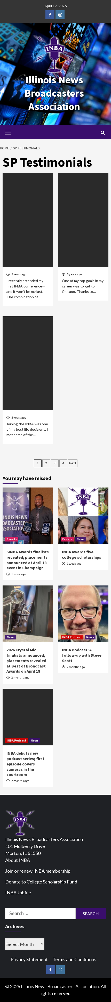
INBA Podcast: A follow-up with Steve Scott (81, 655)
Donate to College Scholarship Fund (41, 881)
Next (72, 463)
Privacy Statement (29, 959)
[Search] (102, 133)
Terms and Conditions (74, 959)
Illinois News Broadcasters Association (54, 93)
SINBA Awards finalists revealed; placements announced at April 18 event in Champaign (27, 559)
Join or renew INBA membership (37, 871)
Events (12, 539)
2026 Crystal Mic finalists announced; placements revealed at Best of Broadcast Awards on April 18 (26, 660)
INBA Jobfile (18, 892)
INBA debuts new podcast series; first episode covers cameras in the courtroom (25, 764)
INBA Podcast (72, 637)
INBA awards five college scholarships (81, 554)
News (80, 539)
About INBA (17, 860)
